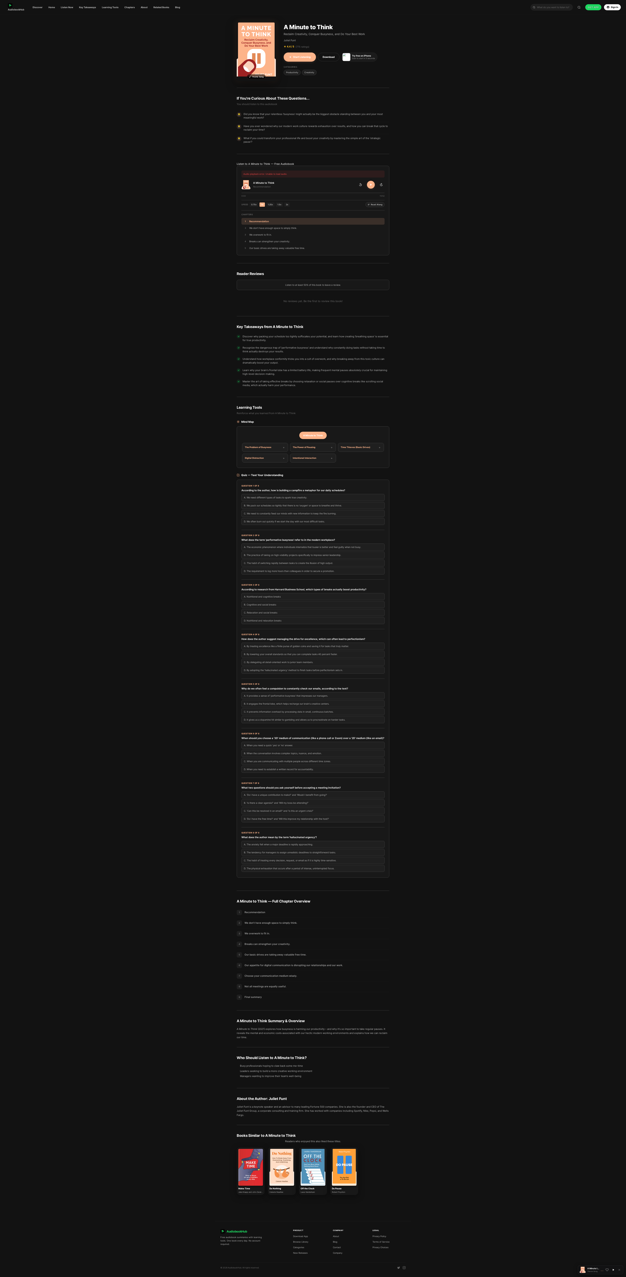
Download (329, 57)
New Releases (300, 1253)
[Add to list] (607, 1269)
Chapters (129, 7)
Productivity (292, 72)
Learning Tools (110, 7)
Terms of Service (381, 1241)
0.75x (254, 204)
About (144, 7)
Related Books (161, 7)
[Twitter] (398, 1267)
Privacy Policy (379, 1236)
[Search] (579, 7)
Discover (38, 7)
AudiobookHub (16, 9)
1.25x (270, 204)
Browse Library (300, 1241)
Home (51, 7)
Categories (298, 1247)
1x (262, 204)
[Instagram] (404, 1267)
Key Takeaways (87, 7)
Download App (300, 1236)
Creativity (309, 72)
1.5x (279, 204)
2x (287, 204)
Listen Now (67, 7)
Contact (337, 1247)
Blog (177, 7)
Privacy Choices (380, 1247)
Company (337, 1253)
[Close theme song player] (619, 1270)
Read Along (376, 204)
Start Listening (302, 57)
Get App (593, 7)
